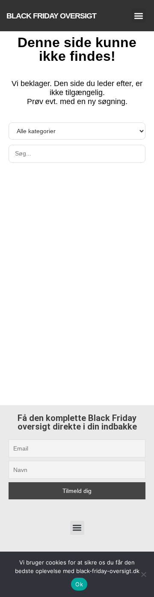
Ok (79, 584)
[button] (139, 16)
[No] (143, 574)
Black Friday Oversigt (51, 16)
